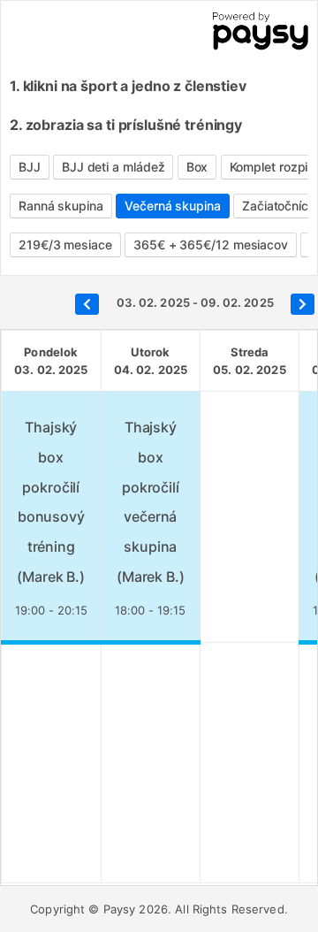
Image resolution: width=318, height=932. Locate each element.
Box (197, 166)
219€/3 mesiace (65, 244)
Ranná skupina (61, 205)
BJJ (30, 166)
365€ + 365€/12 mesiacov (210, 244)
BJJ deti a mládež (113, 166)
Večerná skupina (173, 205)
